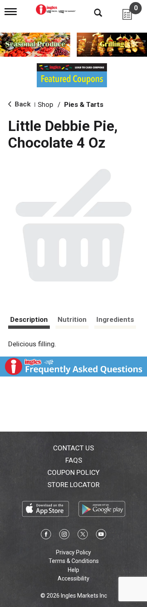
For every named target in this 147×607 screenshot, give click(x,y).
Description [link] (29, 319)
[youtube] (101, 535)
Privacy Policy (73, 552)
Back (22, 104)
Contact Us (73, 448)
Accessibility (73, 578)
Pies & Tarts (83, 104)
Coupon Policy (73, 472)
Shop (45, 104)
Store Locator (73, 485)
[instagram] (64, 535)
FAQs (73, 460)
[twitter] (83, 535)
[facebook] (46, 535)
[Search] (92, 12)
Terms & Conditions (74, 561)
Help (73, 570)
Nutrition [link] (72, 319)
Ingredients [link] (115, 319)
